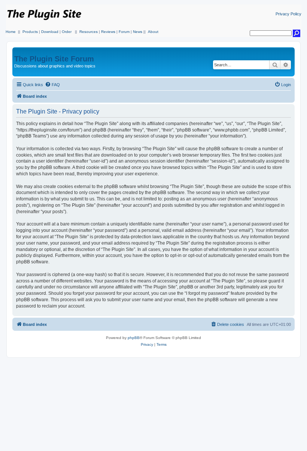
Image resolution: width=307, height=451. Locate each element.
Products (30, 32)
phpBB (134, 338)
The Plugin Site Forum (54, 59)
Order (67, 32)
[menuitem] (52, 84)
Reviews (108, 32)
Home (11, 32)
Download (49, 32)
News (137, 32)
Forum (124, 32)
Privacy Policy (288, 14)
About (153, 32)
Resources (88, 32)
